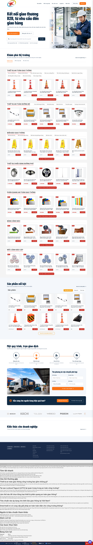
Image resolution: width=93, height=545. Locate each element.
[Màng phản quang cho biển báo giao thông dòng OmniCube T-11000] (78, 201)
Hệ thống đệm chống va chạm (14, 75)
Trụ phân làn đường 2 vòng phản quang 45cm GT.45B (61, 326)
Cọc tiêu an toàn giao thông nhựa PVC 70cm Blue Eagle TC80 (15, 326)
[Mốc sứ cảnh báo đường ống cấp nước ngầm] (30, 258)
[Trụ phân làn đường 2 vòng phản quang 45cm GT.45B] (14, 84)
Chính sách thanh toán (64, 447)
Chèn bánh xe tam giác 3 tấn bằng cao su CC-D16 (76, 326)
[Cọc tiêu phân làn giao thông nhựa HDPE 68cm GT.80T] (62, 84)
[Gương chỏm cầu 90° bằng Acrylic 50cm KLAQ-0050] (78, 113)
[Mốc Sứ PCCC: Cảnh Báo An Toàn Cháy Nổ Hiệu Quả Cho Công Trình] (14, 258)
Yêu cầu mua (55, 3)
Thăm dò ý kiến (35, 455)
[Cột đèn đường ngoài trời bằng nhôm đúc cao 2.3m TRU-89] (62, 172)
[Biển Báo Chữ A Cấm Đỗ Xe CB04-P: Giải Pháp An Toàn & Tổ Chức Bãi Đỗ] (62, 144)
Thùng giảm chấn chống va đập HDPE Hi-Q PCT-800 (30, 326)
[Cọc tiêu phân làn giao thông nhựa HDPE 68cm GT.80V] (46, 84)
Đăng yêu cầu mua (26, 33)
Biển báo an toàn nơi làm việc (60, 135)
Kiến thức (68, 3)
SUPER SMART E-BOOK (37, 447)
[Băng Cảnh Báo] (30, 230)
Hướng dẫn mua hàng (50, 445)
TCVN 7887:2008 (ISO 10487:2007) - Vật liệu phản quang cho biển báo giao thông (16, 516)
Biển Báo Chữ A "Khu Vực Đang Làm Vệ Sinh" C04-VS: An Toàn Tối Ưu (14, 152)
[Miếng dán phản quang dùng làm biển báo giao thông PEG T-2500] (62, 201)
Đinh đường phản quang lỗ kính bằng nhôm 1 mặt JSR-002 (46, 306)
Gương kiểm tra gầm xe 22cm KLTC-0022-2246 (61, 306)
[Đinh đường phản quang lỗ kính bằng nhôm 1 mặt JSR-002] (46, 113)
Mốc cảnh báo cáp (15, 250)
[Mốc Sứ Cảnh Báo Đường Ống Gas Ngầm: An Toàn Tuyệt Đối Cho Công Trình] (46, 258)
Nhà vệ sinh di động (27, 75)
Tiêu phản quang (68, 104)
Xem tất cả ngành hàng (80, 57)
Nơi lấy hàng (54, 375)
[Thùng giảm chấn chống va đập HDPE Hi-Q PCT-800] (30, 318)
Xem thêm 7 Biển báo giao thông (46, 158)
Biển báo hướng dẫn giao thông (37, 135)
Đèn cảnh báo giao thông (39, 104)
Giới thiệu (34, 450)
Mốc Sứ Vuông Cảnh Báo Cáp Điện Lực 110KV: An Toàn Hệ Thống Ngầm (78, 266)
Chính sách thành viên (64, 445)
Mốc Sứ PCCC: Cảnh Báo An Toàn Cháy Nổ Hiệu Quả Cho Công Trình (13, 266)
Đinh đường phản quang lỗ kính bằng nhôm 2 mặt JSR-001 (77, 306)
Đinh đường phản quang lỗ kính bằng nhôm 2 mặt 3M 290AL (30, 306)
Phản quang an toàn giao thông (21, 192)
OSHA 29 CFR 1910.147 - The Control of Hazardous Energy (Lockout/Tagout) (15, 514)
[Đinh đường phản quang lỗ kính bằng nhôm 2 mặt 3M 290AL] (30, 113)
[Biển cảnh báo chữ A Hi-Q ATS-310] (78, 144)
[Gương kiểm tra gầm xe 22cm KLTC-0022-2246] (14, 113)
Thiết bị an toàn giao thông (19, 70)
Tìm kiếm (42, 39)
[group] (13, 413)
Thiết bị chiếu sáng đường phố (20, 164)
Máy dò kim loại (59, 104)
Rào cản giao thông (37, 75)
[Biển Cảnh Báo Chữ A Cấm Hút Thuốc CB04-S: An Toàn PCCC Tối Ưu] (46, 144)
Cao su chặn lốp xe (12, 73)
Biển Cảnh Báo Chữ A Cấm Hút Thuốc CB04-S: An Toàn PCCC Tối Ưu (46, 152)
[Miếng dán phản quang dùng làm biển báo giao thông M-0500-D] (30, 201)
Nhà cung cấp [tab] (18, 60)
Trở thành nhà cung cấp (76, 400)
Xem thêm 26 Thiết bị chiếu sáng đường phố (46, 187)
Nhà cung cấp (47, 3)
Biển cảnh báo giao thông (23, 135)
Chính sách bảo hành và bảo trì (65, 449)
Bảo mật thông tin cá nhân (65, 453)
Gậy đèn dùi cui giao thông (77, 73)
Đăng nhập (75, 3)
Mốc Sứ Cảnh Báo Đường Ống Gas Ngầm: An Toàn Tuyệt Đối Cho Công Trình (46, 266)
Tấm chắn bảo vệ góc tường (36, 73)
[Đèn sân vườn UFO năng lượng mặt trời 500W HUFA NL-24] (30, 172)
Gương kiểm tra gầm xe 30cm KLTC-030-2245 (14, 306)
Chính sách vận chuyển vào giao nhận (66, 451)
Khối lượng (70, 381)
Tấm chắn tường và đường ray (63, 73)
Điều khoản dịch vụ (49, 450)
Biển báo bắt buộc (11, 135)
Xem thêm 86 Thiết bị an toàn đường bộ (46, 128)
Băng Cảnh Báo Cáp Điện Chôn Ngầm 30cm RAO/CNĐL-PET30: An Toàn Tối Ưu (78, 238)
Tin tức (34, 449)
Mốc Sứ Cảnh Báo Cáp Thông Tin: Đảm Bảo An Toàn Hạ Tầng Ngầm (62, 266)
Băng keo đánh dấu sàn (23, 73)
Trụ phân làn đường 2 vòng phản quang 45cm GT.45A (46, 326)
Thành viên (35, 452)
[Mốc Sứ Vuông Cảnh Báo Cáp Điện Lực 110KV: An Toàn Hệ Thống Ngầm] (78, 258)
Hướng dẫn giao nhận (50, 449)
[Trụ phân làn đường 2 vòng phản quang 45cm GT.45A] (30, 84)
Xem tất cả (82, 429)
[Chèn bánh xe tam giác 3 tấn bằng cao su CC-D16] (77, 318)
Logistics (62, 3)
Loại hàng (54, 381)
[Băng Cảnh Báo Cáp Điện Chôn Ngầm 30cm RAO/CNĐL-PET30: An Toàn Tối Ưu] (78, 230)
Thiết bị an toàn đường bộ (18, 104)
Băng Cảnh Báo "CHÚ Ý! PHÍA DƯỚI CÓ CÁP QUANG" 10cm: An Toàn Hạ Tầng (30, 238)
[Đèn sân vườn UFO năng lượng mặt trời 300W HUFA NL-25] (14, 172)
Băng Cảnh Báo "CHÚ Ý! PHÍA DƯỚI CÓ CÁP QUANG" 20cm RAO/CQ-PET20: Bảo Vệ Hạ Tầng (46, 238)
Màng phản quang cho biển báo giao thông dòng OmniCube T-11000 (78, 209)
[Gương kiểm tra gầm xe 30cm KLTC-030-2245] (15, 299)
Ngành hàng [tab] (10, 60)
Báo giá (18, 95)
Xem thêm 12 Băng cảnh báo (46, 245)
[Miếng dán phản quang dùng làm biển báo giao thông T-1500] (14, 201)
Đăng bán (83, 3)
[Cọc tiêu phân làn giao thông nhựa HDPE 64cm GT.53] (78, 84)
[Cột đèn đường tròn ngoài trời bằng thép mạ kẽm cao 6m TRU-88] (78, 172)
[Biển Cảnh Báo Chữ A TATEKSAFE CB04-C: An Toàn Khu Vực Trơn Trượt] (30, 144)
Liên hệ (34, 453)
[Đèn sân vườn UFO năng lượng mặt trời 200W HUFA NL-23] (46, 172)
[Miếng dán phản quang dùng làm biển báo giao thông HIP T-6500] (46, 201)
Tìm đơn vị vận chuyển (67, 388)
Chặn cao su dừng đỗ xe (49, 73)
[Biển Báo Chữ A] (14, 144)
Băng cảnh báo (13, 221)
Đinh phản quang (50, 104)
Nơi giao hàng (70, 375)
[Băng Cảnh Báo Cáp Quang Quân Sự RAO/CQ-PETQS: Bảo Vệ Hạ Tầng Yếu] (14, 230)
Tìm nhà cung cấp (13, 33)
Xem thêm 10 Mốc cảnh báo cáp (46, 273)
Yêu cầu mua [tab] (26, 60)
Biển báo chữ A (49, 135)
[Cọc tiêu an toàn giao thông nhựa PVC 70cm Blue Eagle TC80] (15, 318)
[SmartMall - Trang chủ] (11, 3)
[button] (85, 414)
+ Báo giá (19, 309)
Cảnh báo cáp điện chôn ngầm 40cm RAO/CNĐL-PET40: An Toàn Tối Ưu (62, 238)
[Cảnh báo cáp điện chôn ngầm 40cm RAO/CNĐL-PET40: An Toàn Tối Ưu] (62, 230)
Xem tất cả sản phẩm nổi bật (46, 333)
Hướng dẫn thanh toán (50, 447)
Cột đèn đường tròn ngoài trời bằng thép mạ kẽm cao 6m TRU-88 (78, 180)
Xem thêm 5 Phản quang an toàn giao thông (46, 216)
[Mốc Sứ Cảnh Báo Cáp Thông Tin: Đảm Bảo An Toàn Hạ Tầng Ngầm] (62, 258)
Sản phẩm (39, 3)
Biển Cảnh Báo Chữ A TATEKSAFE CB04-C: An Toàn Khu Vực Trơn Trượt (30, 152)
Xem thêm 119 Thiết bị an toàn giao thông (46, 99)
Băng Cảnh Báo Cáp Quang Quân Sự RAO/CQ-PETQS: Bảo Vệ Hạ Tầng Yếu (14, 238)
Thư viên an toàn (36, 456)
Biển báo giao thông (16, 133)
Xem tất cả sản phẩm (80, 286)
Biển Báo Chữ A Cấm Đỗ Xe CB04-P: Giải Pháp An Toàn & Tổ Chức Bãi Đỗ (62, 152)
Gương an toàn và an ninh (80, 104)
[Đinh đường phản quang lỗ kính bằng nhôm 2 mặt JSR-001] (62, 113)
